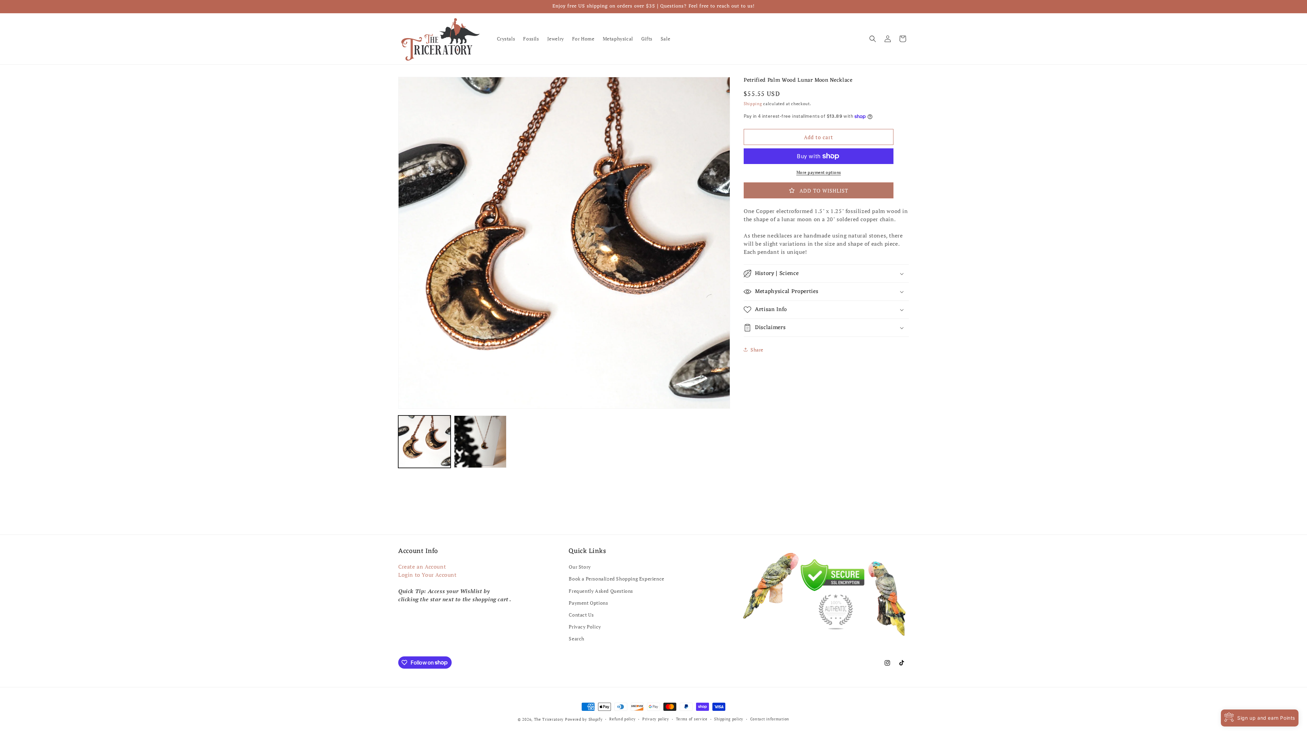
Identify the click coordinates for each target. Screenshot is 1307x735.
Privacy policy (655, 719)
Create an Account (422, 566)
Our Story (580, 567)
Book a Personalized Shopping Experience (616, 578)
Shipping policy (728, 719)
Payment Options (588, 603)
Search (576, 638)
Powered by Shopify (584, 719)
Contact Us (581, 614)
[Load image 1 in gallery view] (424, 441)
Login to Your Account (427, 574)
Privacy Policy (585, 626)
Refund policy (622, 719)
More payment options (818, 172)
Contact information (769, 719)
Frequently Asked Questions (601, 591)
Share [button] (757, 349)
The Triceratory (549, 719)
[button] (872, 38)
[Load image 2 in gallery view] (480, 441)
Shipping (753, 103)
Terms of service (692, 719)
